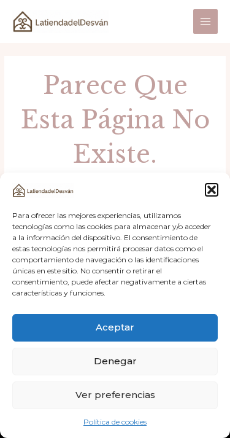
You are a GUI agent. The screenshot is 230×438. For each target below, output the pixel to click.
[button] (211, 190)
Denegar (115, 361)
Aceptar (115, 327)
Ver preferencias (115, 395)
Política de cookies (115, 421)
